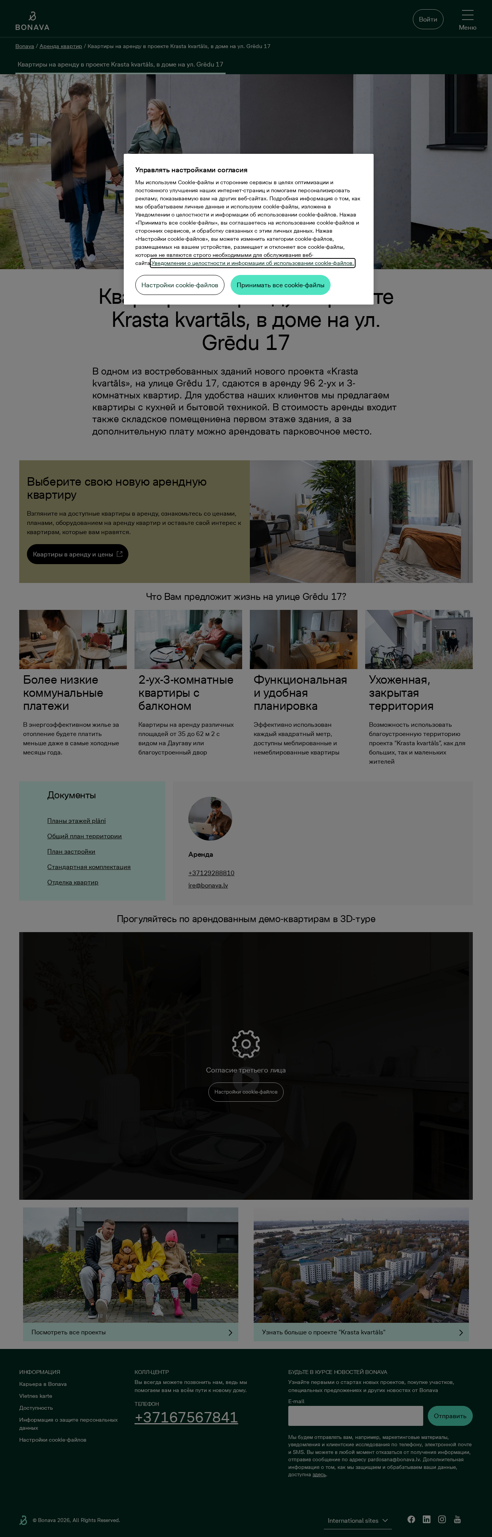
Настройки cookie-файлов (179, 285)
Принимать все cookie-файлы (280, 285)
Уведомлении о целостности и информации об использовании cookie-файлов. (252, 263)
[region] (249, 229)
